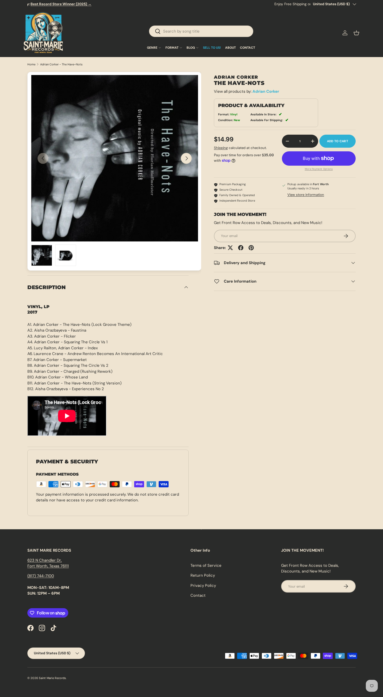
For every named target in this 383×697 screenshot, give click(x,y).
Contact (198, 595)
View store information (305, 194)
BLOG (191, 47)
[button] (356, 33)
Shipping (221, 148)
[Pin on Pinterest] (251, 247)
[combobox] (201, 31)
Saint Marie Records (52, 678)
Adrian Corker (265, 91)
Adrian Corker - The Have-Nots (61, 64)
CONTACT (247, 47)
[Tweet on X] (230, 247)
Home (31, 64)
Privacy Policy (203, 585)
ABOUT (230, 47)
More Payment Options (319, 169)
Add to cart (337, 141)
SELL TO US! (212, 47)
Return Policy (202, 575)
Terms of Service (205, 565)
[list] (114, 158)
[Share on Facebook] (241, 247)
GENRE (152, 47)
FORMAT (171, 47)
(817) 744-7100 (40, 575)
